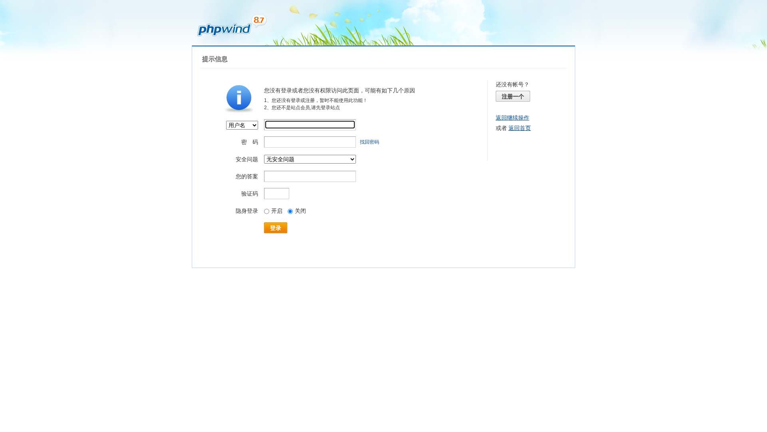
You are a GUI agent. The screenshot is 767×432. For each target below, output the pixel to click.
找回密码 (369, 142)
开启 (276, 211)
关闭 (300, 211)
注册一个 (513, 96)
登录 (275, 228)
